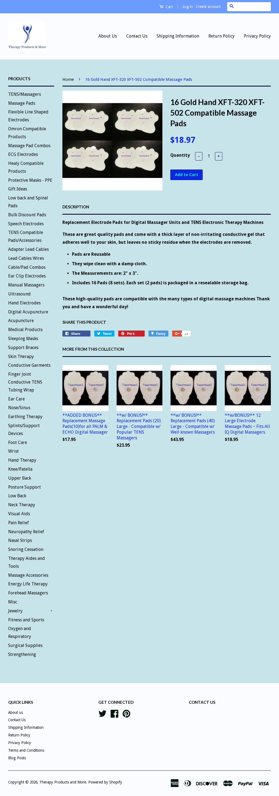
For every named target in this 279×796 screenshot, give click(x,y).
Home (68, 79)
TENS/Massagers (24, 94)
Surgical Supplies (25, 645)
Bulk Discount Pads (27, 214)
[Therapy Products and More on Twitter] (102, 713)
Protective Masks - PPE (30, 180)
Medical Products (25, 329)
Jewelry (15, 610)
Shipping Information (178, 36)
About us (15, 712)
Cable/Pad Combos (27, 267)
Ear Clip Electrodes (27, 276)
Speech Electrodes (26, 223)
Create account (208, 6)
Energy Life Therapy (28, 584)
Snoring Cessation (25, 549)
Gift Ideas (17, 189)
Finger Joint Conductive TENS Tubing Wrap (25, 382)
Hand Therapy (22, 460)
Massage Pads (21, 103)
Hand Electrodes (24, 303)
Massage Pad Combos (29, 145)
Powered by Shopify (105, 782)
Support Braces (23, 347)
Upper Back (19, 478)
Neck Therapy (21, 504)
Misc (12, 601)
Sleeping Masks (23, 338)
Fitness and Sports (26, 619)
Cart (169, 7)
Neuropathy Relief (26, 531)
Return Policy (221, 36)
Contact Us (136, 36)
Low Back (17, 495)
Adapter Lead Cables (28, 249)
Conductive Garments (29, 365)
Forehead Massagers (28, 593)
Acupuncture (21, 320)
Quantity (180, 155)
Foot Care (17, 442)
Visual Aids (19, 513)
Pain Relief (18, 522)
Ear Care (16, 399)
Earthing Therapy (25, 416)
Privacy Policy (257, 36)
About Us (107, 36)
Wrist (13, 451)
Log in (188, 6)
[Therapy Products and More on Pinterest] (126, 713)
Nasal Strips (20, 540)
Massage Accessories (28, 575)
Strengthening (22, 654)
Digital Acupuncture (28, 311)
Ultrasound (19, 294)
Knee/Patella (20, 469)
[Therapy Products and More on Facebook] (114, 713)
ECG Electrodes (23, 154)
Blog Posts (17, 758)
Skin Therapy (21, 356)
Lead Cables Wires (26, 258)
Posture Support (24, 487)
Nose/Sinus (19, 407)
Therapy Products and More (62, 782)
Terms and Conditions (26, 750)
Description (75, 206)
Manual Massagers (26, 285)
